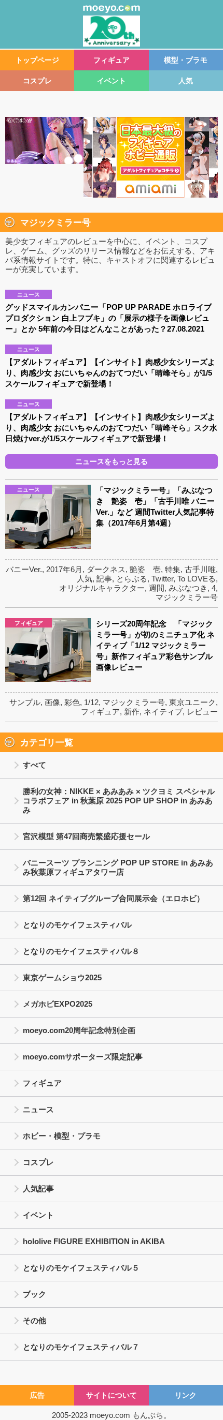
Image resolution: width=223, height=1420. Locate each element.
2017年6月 (64, 569)
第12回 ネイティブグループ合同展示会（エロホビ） (113, 898)
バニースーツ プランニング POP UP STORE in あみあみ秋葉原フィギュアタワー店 (118, 867)
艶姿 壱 (145, 569)
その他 (34, 1320)
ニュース (38, 1109)
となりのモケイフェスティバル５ (81, 1267)
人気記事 (38, 1188)
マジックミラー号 (187, 597)
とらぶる (131, 578)
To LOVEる (196, 578)
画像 (52, 702)
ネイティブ (163, 711)
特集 (172, 569)
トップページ (37, 60)
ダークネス (106, 569)
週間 (156, 588)
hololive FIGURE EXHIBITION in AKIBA (94, 1241)
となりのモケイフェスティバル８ (81, 951)
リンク (186, 1395)
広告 (37, 1395)
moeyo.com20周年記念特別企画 (79, 1030)
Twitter (162, 578)
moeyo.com (110, 1415)
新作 (132, 711)
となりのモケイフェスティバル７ (81, 1346)
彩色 (72, 702)
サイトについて (111, 1395)
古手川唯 (200, 569)
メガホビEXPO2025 (57, 1003)
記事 (104, 578)
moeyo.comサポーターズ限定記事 (83, 1056)
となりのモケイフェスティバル (77, 924)
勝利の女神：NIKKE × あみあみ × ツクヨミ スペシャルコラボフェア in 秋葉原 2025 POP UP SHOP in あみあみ (119, 800)
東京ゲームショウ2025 (62, 977)
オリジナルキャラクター (102, 588)
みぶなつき (188, 588)
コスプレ (37, 81)
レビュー (202, 711)
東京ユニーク (192, 702)
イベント (111, 81)
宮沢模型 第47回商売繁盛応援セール (86, 836)
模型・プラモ (185, 60)
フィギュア (111, 60)
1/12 (91, 702)
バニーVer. (24, 569)
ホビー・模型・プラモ (62, 1135)
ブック (34, 1294)
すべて (34, 764)
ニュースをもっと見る (111, 461)
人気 (185, 81)
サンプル (24, 702)
